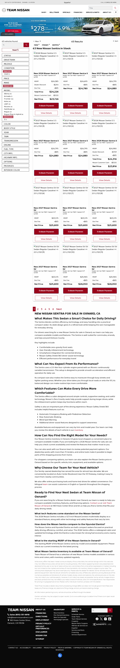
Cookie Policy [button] (78, 332)
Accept (60, 340)
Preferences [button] (68, 334)
